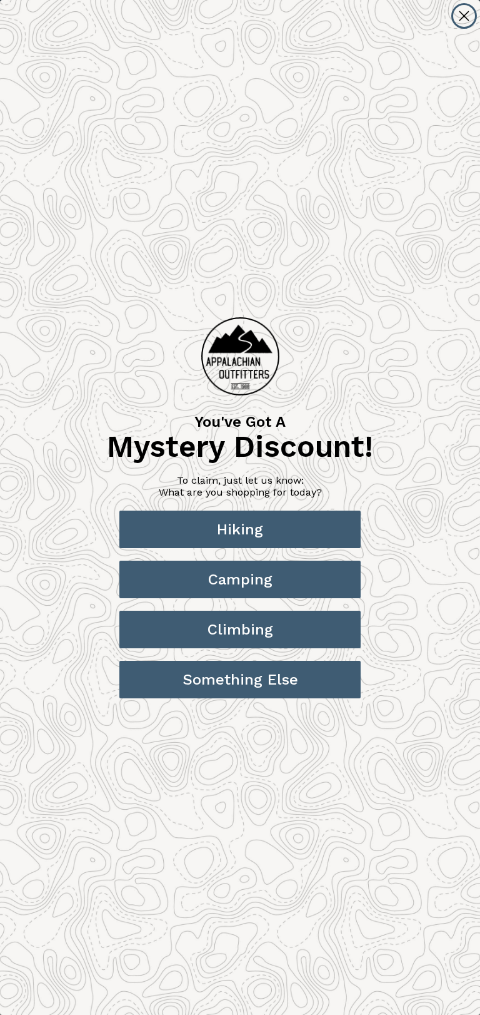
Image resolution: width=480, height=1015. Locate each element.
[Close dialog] (464, 16)
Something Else (240, 679)
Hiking (240, 529)
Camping (240, 579)
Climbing (240, 629)
